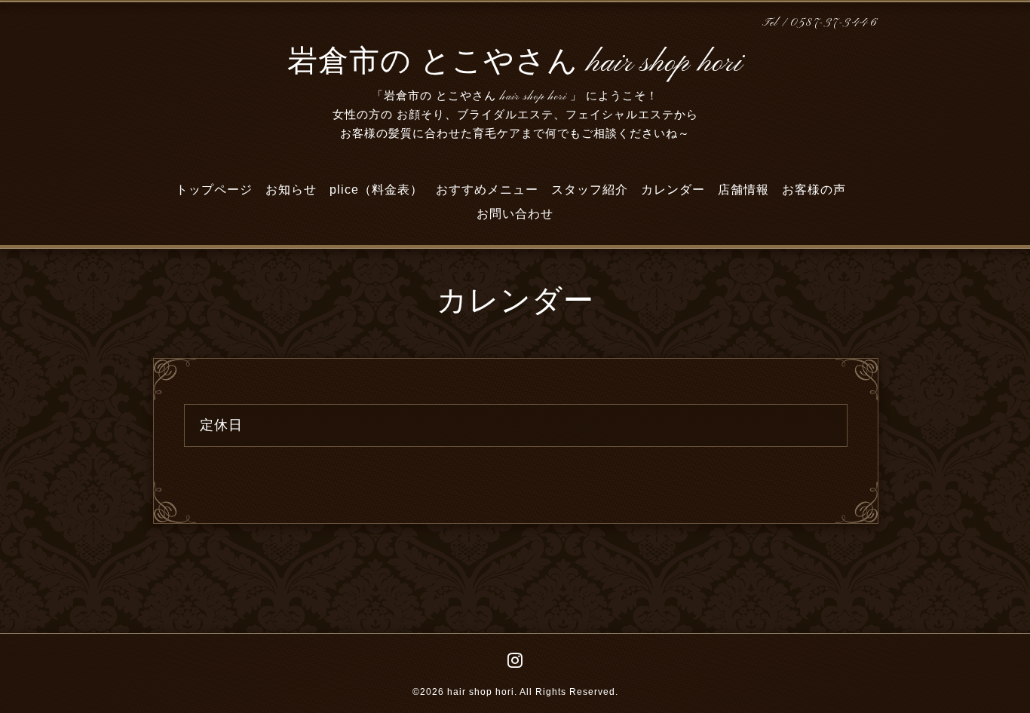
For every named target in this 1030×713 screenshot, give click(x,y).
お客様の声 (814, 189)
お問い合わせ (515, 213)
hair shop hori (480, 692)
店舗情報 (743, 189)
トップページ (214, 189)
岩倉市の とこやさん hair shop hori (515, 63)
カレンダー (673, 189)
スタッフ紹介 (589, 189)
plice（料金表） (376, 189)
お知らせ (291, 189)
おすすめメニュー (487, 189)
